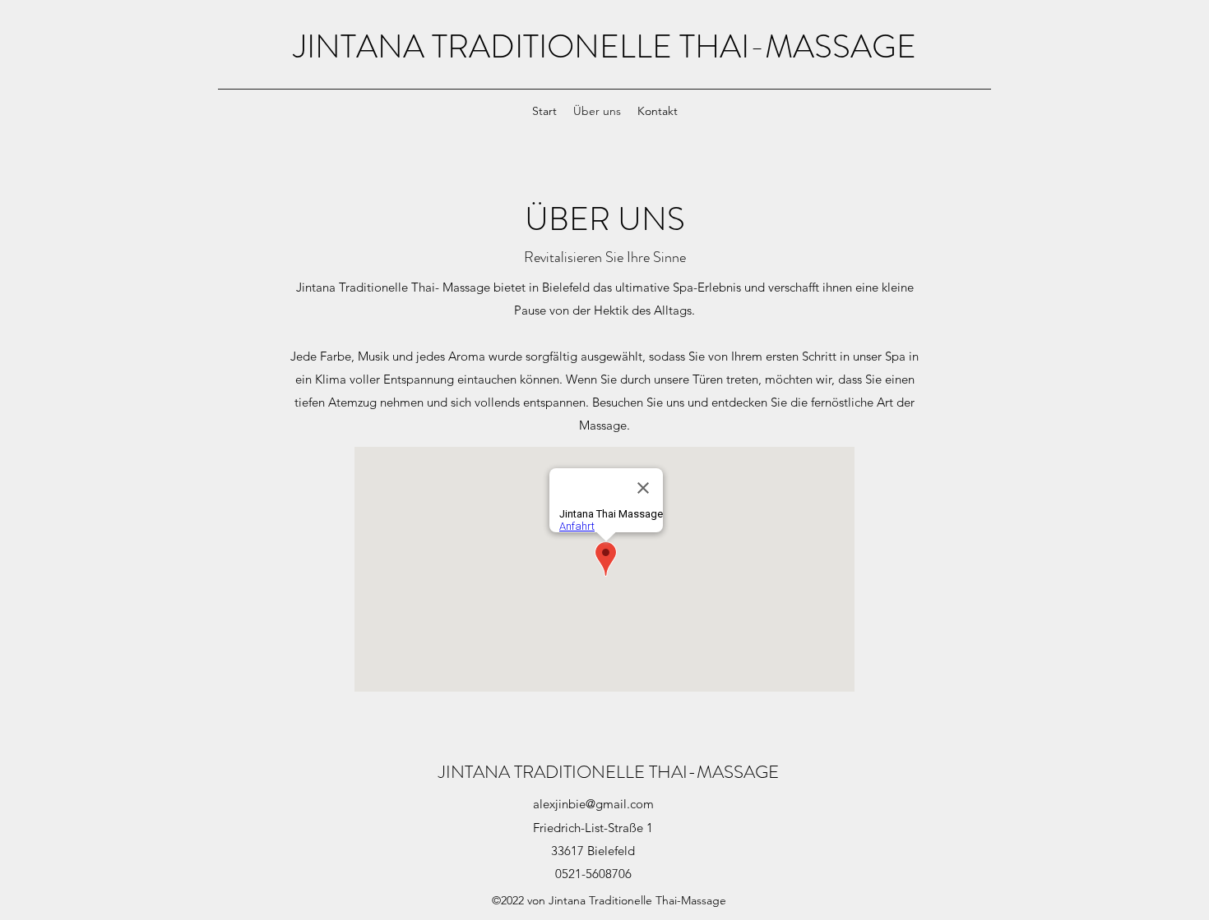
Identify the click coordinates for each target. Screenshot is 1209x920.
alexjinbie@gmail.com (593, 804)
